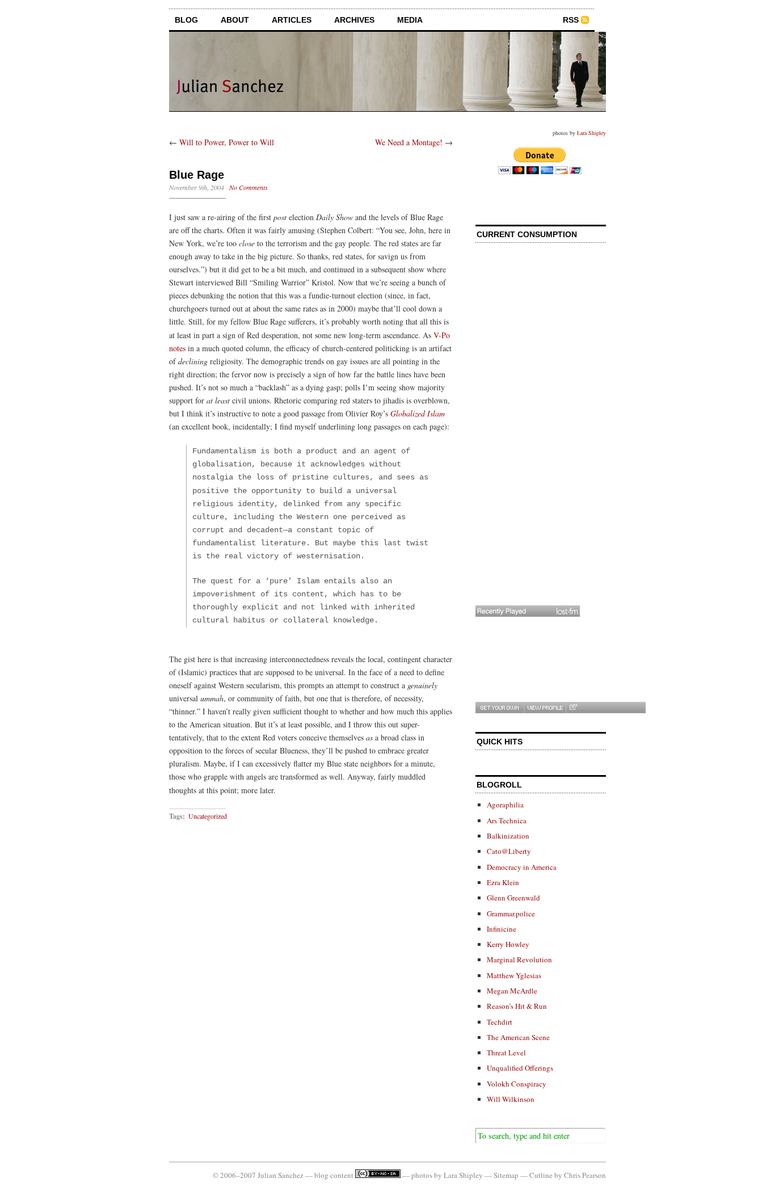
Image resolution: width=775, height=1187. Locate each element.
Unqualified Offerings (520, 1068)
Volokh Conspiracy (516, 1084)
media (410, 19)
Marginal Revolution (519, 959)
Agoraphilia (505, 804)
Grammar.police (511, 913)
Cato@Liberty (509, 851)
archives (354, 19)
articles (291, 19)
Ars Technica (507, 820)
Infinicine (501, 929)
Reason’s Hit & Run (517, 1006)
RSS (571, 19)
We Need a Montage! (409, 142)
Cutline (541, 1175)
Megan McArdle (512, 991)
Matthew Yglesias (514, 975)
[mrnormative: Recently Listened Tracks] (527, 611)
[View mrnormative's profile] (545, 707)
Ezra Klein (503, 882)
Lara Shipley (591, 133)
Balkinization (508, 836)
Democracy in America (522, 867)
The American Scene (518, 1037)
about (235, 19)
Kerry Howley (508, 944)
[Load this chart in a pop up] (573, 707)
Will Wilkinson (510, 1099)
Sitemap (506, 1175)
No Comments (248, 187)
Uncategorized (207, 815)
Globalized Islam (417, 413)
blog (186, 19)
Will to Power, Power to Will (226, 142)
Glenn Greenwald (513, 898)
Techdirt (499, 1022)
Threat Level (506, 1052)
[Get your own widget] (499, 707)
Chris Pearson (585, 1175)
